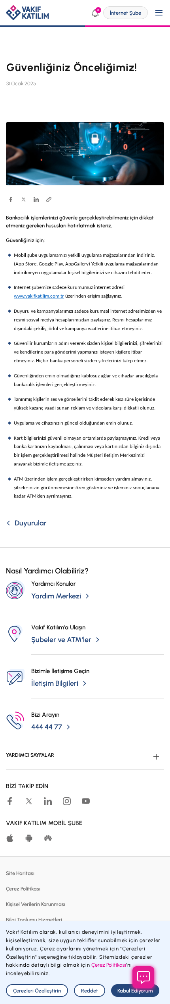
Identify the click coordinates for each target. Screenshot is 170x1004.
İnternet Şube (125, 13)
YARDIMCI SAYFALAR (30, 755)
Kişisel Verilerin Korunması (35, 904)
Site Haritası (20, 873)
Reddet (89, 991)
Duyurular (31, 523)
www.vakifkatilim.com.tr (39, 296)
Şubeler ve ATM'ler (61, 639)
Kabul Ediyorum (135, 991)
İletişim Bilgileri (54, 683)
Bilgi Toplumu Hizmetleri (34, 920)
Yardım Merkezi (56, 596)
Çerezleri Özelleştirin (37, 991)
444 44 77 (46, 727)
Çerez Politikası (23, 889)
